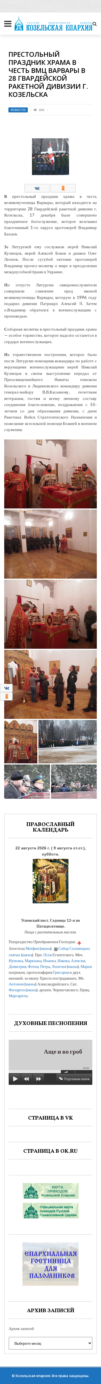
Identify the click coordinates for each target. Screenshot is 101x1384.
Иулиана (16, 960)
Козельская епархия (33, 1375)
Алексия (78, 960)
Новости (18, 110)
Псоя (47, 954)
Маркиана (33, 960)
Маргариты (18, 995)
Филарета (17, 989)
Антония (16, 984)
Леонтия (59, 966)
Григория (61, 972)
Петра (45, 966)
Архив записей (21, 1328)
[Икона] (50, 879)
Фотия (33, 966)
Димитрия (17, 966)
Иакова (63, 960)
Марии (86, 966)
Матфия (32, 948)
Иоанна (49, 960)
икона (45, 948)
